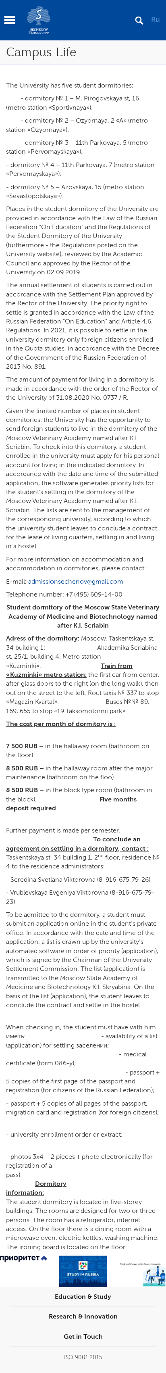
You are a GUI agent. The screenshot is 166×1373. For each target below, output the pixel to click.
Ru (155, 19)
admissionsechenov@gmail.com (75, 581)
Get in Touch (83, 1336)
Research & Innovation (83, 1316)
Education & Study (83, 1296)
